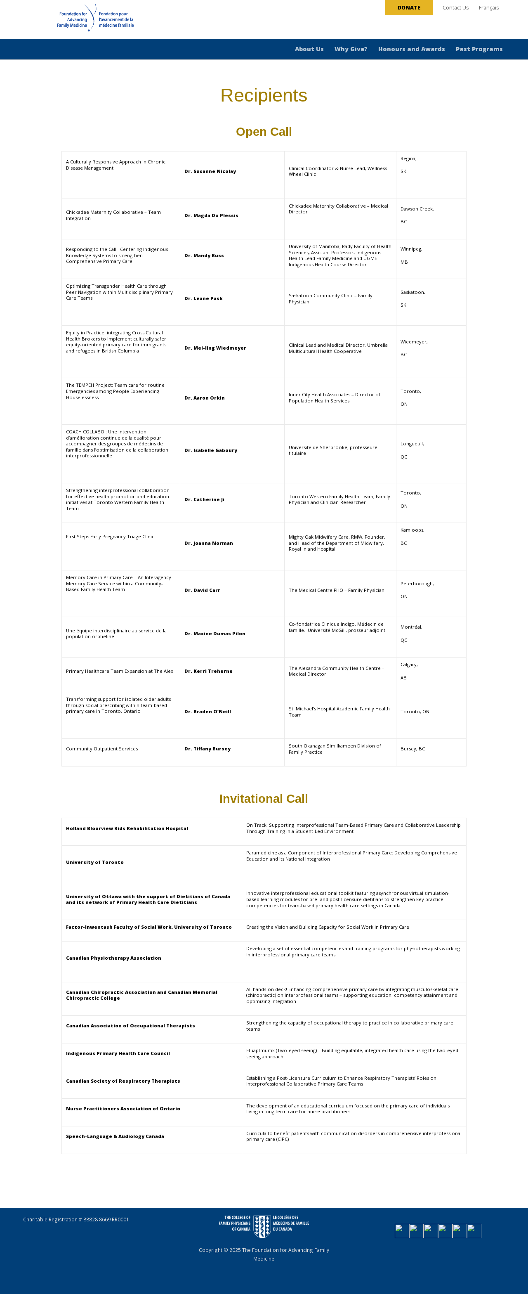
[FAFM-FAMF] (80, 20)
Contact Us (456, 7)
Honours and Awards (411, 49)
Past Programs (479, 49)
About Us (309, 49)
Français (489, 7)
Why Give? (351, 49)
